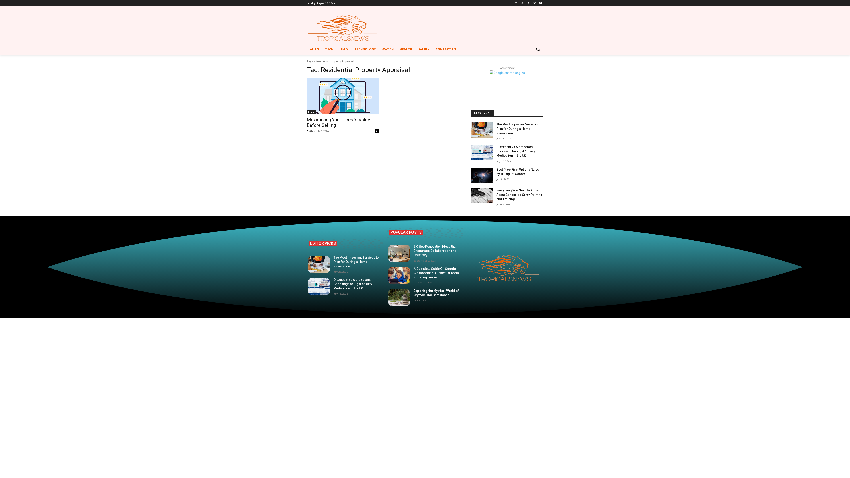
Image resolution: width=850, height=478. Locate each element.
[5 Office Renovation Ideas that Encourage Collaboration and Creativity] (399, 253)
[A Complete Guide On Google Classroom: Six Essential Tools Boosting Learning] (399, 275)
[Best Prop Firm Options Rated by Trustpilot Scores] (482, 175)
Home (311, 112)
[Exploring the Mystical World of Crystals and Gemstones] (399, 297)
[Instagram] (522, 3)
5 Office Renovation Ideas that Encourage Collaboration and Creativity (435, 251)
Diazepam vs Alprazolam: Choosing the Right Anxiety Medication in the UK (515, 151)
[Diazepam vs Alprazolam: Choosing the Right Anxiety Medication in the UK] (482, 152)
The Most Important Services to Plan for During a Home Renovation (519, 129)
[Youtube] (540, 3)
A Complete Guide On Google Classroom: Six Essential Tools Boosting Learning (436, 273)
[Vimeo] (534, 3)
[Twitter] (528, 3)
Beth (310, 131)
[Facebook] (516, 3)
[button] (538, 49)
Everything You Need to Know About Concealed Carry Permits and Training (519, 195)
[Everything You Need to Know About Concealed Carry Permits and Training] (482, 195)
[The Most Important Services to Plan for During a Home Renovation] (482, 129)
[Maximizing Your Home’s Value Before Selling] (343, 96)
